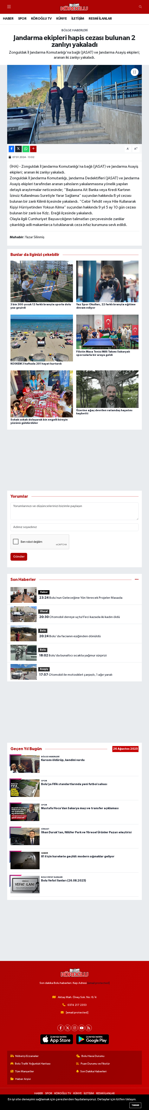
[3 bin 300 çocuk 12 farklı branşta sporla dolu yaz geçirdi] (41, 281)
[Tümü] (137, 579)
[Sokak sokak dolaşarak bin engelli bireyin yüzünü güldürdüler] (41, 393)
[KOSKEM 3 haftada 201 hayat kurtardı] (41, 337)
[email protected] (98, 983)
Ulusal (44, 611)
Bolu (43, 630)
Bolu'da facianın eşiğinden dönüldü (70, 636)
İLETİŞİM (77, 18)
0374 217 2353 (77, 1005)
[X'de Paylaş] (18, 149)
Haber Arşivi (23, 1079)
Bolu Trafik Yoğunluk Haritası (32, 1063)
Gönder (19, 556)
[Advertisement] (74, 460)
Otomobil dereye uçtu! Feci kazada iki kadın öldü (79, 617)
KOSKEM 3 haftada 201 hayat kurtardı (36, 363)
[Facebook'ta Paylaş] (11, 149)
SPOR (22, 18)
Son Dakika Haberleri (93, 1071)
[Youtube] (81, 1028)
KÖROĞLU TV (41, 18)
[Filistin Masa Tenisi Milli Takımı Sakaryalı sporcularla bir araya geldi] (107, 331)
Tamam (135, 1105)
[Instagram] (74, 1028)
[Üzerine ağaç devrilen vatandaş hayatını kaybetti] (107, 389)
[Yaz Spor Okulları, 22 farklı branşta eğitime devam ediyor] (107, 281)
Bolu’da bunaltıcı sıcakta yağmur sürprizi (73, 655)
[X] (67, 1028)
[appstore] (56, 1039)
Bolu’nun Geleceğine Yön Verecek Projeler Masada (80, 598)
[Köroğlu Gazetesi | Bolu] (74, 7)
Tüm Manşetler (24, 1071)
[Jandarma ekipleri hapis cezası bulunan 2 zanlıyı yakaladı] (74, 104)
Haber (44, 592)
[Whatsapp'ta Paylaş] (26, 149)
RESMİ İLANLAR (100, 18)
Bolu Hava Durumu (92, 1056)
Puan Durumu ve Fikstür (95, 1063)
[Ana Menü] (9, 7)
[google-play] (92, 1039)
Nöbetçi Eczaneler (27, 1056)
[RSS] (88, 1028)
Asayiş (44, 669)
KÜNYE (61, 18)
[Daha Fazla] (33, 149)
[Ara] (140, 7)
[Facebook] (60, 1028)
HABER (8, 18)
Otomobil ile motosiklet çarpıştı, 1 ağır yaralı (75, 674)
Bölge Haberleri (75, 30)
